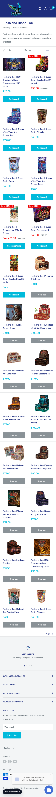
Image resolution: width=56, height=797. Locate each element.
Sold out (42, 294)
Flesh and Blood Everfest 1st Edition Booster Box (42, 326)
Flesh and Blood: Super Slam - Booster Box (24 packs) (41, 80)
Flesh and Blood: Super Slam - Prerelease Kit (41, 228)
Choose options (14, 246)
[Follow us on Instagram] (10, 761)
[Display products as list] (52, 50)
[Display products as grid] (47, 50)
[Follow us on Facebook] (5, 761)
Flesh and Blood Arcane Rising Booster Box (41, 512)
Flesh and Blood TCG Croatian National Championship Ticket (40, 563)
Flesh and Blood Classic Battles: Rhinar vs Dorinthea (13, 514)
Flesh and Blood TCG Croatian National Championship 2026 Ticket (12, 82)
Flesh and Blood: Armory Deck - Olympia (41, 130)
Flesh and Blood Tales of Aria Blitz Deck (13, 372)
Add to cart (14, 99)
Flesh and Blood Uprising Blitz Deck (13, 561)
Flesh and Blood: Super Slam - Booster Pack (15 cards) (13, 279)
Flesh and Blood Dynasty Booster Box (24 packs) (41, 467)
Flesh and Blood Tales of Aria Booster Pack (13, 610)
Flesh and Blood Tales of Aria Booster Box (13, 467)
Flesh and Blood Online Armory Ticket (13, 326)
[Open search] (40, 8)
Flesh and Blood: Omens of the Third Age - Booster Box (13, 132)
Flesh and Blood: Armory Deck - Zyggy (13, 179)
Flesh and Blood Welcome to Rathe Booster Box (42, 372)
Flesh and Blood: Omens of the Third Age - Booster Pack (41, 181)
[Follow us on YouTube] (15, 761)
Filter (9, 50)
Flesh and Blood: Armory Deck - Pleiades (41, 610)
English (7, 748)
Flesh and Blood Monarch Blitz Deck (42, 277)
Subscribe (12, 735)
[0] (51, 8)
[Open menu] (4, 9)
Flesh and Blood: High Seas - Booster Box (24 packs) (41, 419)
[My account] (45, 8)
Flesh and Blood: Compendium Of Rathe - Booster (13, 230)
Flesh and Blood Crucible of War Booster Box (13, 418)
